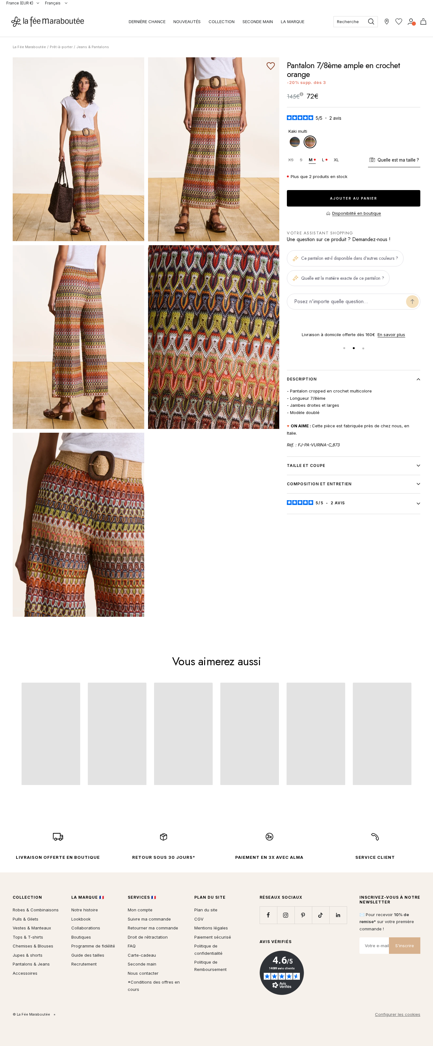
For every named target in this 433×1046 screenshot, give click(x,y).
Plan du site (205, 909)
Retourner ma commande (153, 927)
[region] (353, 334)
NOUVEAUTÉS (187, 21)
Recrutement (84, 963)
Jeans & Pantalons (92, 47)
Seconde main (142, 963)
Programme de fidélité (93, 945)
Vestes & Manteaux (32, 927)
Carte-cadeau (142, 955)
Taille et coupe (306, 465)
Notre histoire (84, 909)
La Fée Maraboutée (29, 47)
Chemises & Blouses (33, 945)
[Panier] (423, 21)
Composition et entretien (319, 484)
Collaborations (85, 927)
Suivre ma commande (149, 919)
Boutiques (81, 937)
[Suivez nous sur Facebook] (268, 915)
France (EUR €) (19, 3)
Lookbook (81, 919)
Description (302, 378)
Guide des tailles (87, 955)
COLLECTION (222, 21)
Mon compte (140, 909)
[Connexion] (411, 21)
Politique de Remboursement (210, 966)
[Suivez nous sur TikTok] (320, 915)
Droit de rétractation (148, 937)
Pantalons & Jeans (31, 963)
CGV (199, 919)
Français (53, 3)
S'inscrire (404, 945)
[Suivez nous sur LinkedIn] (338, 915)
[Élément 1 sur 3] (344, 348)
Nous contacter (143, 973)
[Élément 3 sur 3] (363, 348)
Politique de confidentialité (208, 949)
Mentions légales (211, 927)
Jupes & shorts (27, 955)
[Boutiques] (387, 21)
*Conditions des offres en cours (154, 985)
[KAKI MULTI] (310, 142)
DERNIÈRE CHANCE (147, 21)
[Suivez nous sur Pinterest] (303, 915)
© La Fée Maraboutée (31, 1014)
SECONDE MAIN (257, 21)
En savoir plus (391, 334)
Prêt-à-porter (61, 47)
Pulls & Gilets (25, 919)
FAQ (132, 945)
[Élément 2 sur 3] (354, 348)
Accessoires (25, 973)
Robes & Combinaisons (36, 909)
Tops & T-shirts (28, 937)
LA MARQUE (292, 21)
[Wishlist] (399, 21)
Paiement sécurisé (212, 937)
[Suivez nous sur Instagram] (285, 915)
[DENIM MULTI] (294, 142)
